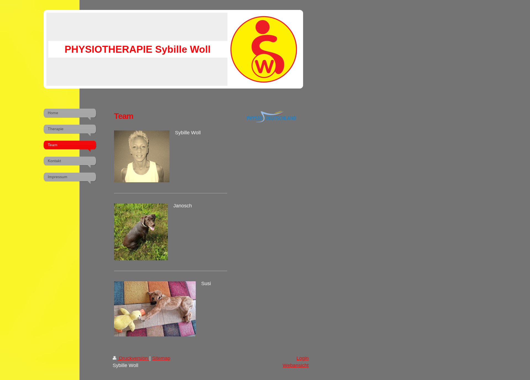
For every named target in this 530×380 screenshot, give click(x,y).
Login (302, 358)
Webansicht (296, 365)
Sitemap (161, 358)
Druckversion (133, 358)
